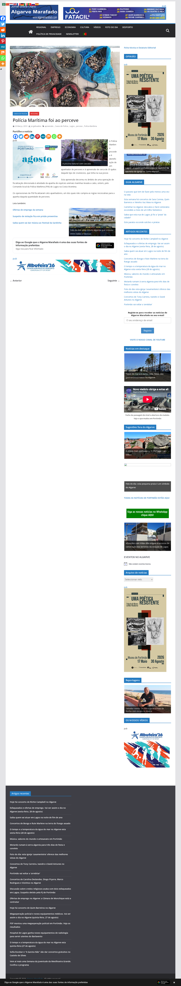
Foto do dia (111, 27)
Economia (70, 27)
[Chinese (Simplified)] (7, 4)
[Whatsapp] (54, 136)
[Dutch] (11, 4)
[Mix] (48, 136)
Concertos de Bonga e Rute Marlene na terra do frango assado (40, 823)
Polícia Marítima (90, 126)
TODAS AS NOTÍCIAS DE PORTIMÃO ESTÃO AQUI (146, 498)
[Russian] (33, 4)
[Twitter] (21, 136)
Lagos (72, 126)
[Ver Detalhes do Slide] (147, 164)
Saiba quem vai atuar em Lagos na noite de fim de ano (36, 817)
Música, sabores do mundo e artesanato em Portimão (36, 839)
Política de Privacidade (49, 34)
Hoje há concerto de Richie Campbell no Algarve (146, 238)
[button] (90, 982)
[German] (22, 4)
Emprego (55, 27)
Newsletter (72, 34)
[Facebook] (15, 136)
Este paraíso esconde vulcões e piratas (142, 222)
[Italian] (26, 4)
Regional (41, 27)
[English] (15, 4)
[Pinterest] (37, 136)
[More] (59, 136)
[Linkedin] (32, 136)
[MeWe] (43, 136)
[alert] (147, 564)
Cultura (84, 27)
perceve (79, 126)
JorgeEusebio (36, 126)
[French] (19, 4)
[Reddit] (26, 136)
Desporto (127, 27)
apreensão (49, 126)
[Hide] (1, 69)
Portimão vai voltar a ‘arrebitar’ (138, 304)
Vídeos (97, 27)
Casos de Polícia (20, 114)
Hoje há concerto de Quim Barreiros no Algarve (33, 907)
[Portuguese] (85, 34)
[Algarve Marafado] (30, 31)
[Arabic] (4, 4)
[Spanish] (37, 4)
